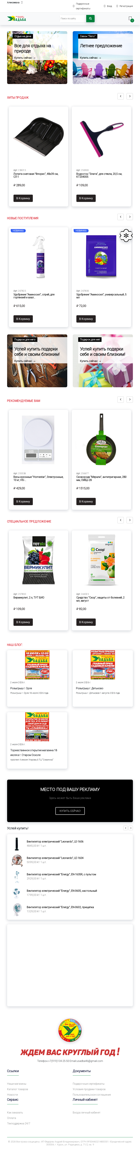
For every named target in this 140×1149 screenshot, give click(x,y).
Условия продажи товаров (89, 1089)
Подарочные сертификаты (88, 1083)
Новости (12, 1094)
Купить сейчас (23, 57)
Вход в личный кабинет (86, 1112)
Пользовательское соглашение (92, 1094)
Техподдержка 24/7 (18, 1123)
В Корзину (23, 198)
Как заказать (15, 1112)
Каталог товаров (17, 1089)
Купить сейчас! (70, 810)
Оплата (11, 1118)
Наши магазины (16, 1083)
